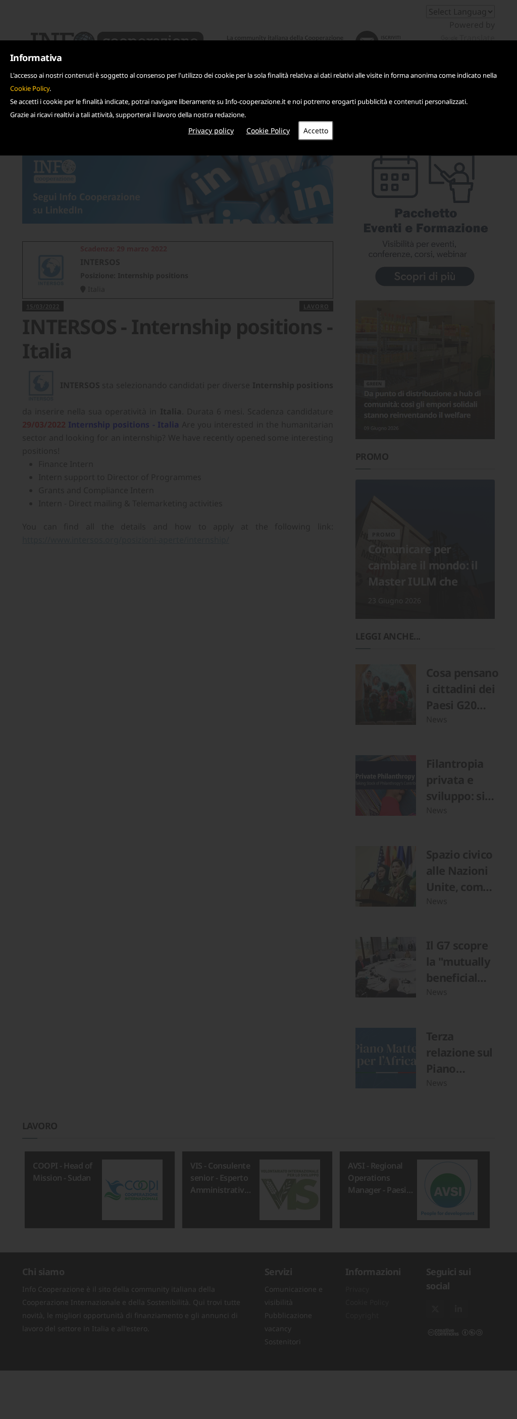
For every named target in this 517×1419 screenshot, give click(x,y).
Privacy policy (211, 130)
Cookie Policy (29, 88)
